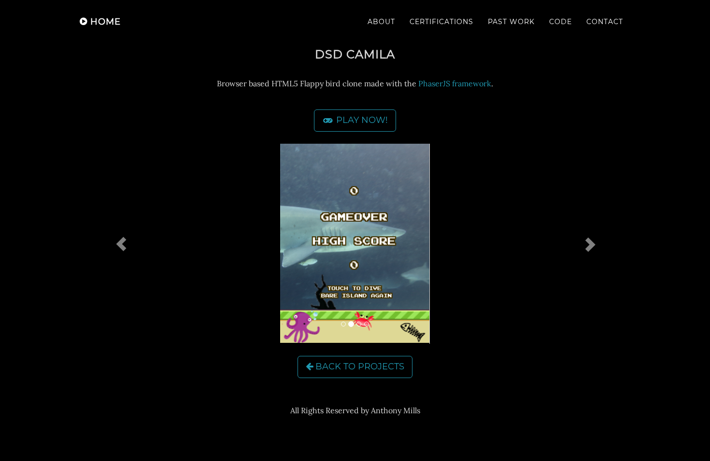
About (381, 21)
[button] (121, 244)
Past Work (511, 21)
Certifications (441, 21)
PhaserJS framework (454, 83)
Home (104, 21)
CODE (560, 21)
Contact (604, 21)
